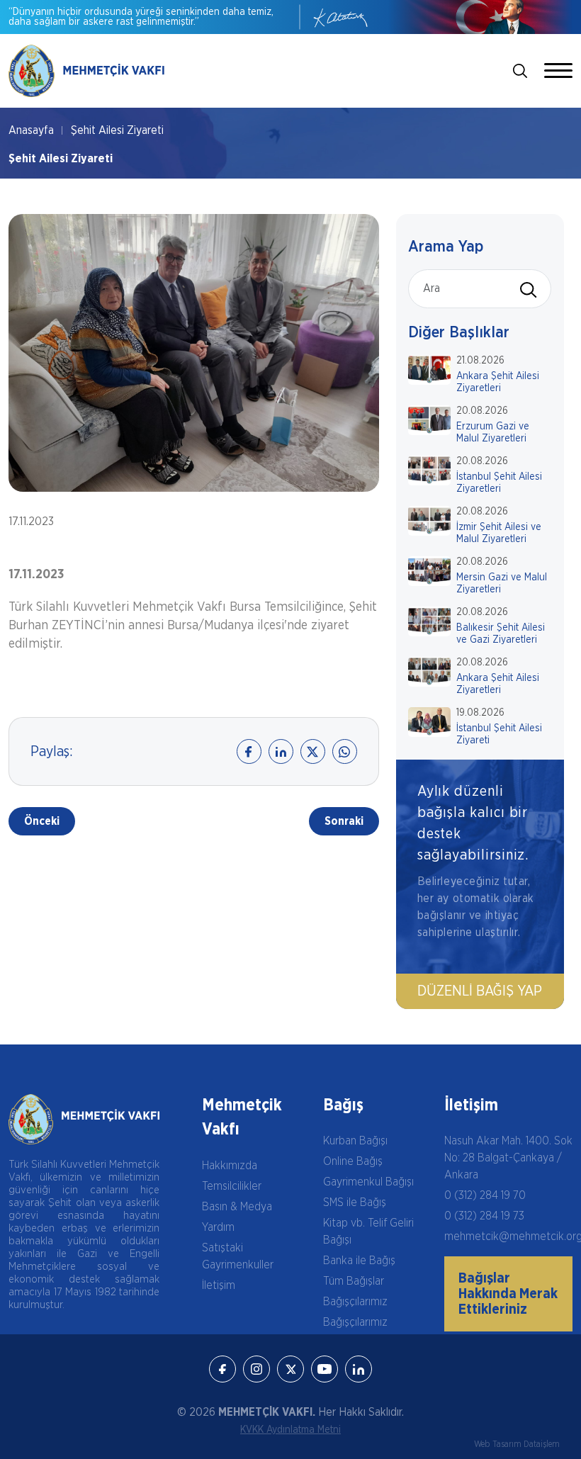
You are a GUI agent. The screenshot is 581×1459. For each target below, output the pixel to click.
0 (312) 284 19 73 (484, 1216)
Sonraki (344, 821)
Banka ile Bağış (359, 1260)
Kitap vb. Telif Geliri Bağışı (368, 1231)
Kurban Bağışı (355, 1141)
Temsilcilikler (231, 1186)
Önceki (42, 821)
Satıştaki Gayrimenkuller (237, 1256)
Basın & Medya (237, 1206)
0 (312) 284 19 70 (485, 1195)
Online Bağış (353, 1161)
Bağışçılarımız (355, 1301)
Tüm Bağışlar (353, 1281)
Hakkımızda (229, 1165)
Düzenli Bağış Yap (479, 991)
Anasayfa (31, 130)
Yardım (218, 1227)
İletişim (218, 1285)
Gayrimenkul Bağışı (368, 1182)
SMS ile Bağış (354, 1202)
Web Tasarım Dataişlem (517, 1444)
